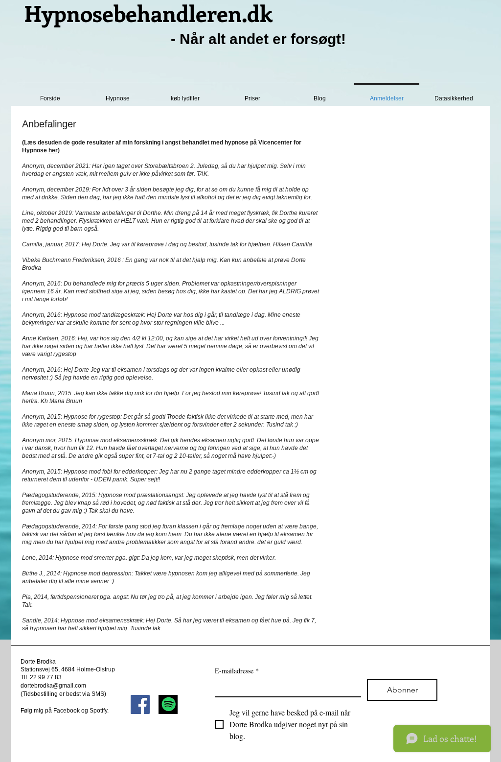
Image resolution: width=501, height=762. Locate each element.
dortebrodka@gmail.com (53, 685)
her (53, 150)
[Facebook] (140, 704)
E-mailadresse (237, 671)
